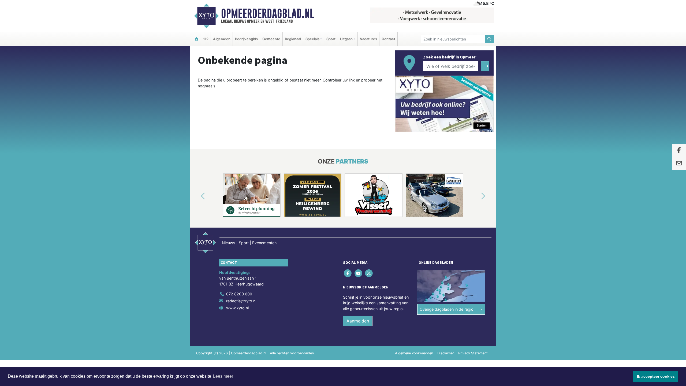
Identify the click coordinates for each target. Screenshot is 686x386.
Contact (388, 39)
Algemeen (221, 39)
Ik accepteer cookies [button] (656, 376)
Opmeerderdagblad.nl (267, 13)
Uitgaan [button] (346, 39)
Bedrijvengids (246, 39)
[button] (196, 196)
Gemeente (271, 39)
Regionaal (293, 39)
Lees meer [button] (223, 376)
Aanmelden (357, 321)
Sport (330, 39)
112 (205, 39)
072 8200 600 (239, 294)
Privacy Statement (473, 353)
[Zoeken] (489, 39)
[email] (679, 163)
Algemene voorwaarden (414, 353)
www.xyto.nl (237, 308)
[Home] (196, 39)
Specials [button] (312, 39)
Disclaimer (445, 353)
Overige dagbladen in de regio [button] (447, 309)
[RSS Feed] (369, 273)
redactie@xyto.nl (241, 301)
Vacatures (368, 39)
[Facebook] (348, 273)
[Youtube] (358, 273)
